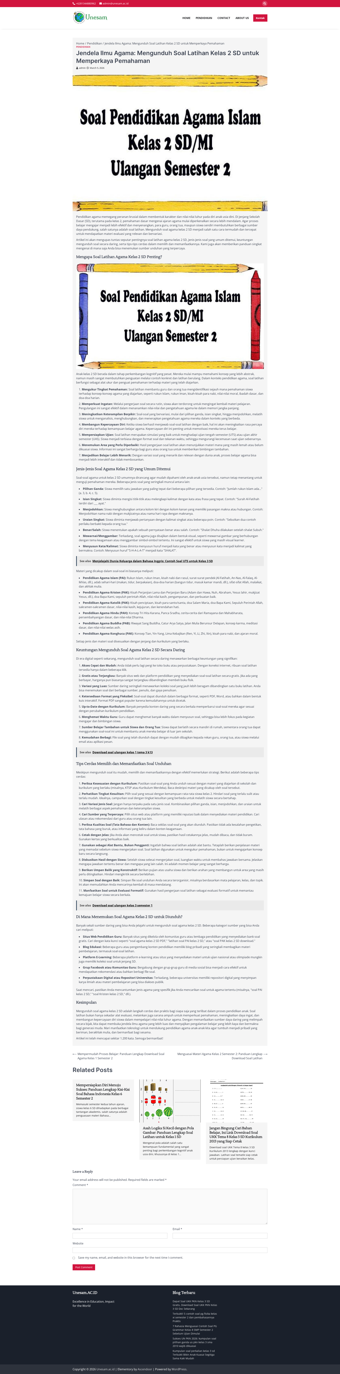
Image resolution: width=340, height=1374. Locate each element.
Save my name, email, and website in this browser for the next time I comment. (130, 1258)
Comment (80, 1185)
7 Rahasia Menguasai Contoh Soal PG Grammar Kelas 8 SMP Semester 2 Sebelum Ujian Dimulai (195, 1329)
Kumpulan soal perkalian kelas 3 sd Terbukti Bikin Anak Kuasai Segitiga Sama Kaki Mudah (194, 1354)
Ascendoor (145, 1369)
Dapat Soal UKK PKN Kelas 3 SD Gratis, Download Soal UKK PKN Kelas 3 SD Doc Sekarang (195, 1305)
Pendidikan (204, 18)
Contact (223, 18)
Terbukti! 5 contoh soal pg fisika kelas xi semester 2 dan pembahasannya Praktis (195, 1317)
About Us (242, 18)
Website (78, 1243)
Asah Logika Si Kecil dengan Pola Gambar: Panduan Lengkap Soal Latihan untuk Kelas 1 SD (168, 1132)
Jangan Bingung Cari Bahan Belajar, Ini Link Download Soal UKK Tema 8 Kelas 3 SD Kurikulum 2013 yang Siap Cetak (235, 1134)
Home (186, 18)
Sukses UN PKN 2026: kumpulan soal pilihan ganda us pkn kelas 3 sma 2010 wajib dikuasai (194, 1342)
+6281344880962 (86, 3)
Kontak (260, 18)
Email (177, 1229)
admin (82, 67)
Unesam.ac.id (106, 1369)
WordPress (179, 1369)
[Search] (264, 3)
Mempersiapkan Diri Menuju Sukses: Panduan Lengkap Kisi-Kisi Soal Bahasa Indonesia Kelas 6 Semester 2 (103, 1091)
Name (78, 1229)
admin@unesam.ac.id (116, 3)
